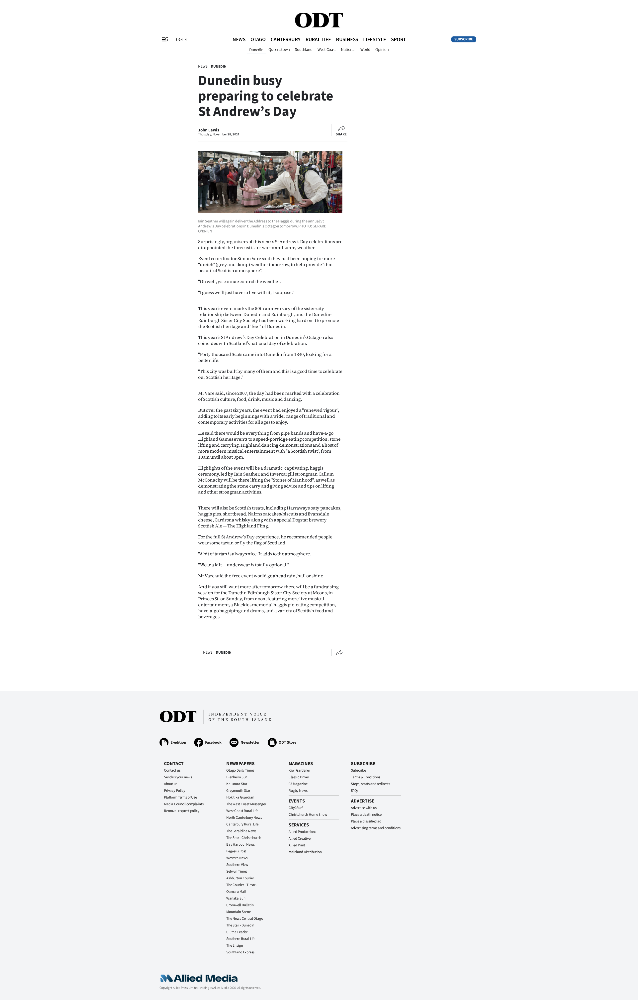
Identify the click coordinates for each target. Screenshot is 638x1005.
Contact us (172, 770)
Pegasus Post (236, 851)
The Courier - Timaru (241, 885)
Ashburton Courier (240, 878)
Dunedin (256, 50)
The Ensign (234, 945)
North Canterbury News (244, 817)
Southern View (237, 864)
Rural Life (318, 39)
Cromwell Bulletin (239, 905)
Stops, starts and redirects (370, 784)
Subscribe (463, 39)
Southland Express (240, 952)
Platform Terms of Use (180, 797)
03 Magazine (298, 784)
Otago (258, 39)
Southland (304, 50)
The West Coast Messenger (246, 804)
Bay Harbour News (240, 844)
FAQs (354, 790)
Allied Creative (300, 838)
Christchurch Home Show (308, 814)
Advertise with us (363, 807)
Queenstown (279, 50)
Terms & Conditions (365, 777)
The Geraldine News (241, 831)
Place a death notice (366, 814)
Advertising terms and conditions (375, 828)
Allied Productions (302, 831)
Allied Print (297, 845)
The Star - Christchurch (243, 837)
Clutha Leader (236, 932)
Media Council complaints (183, 804)
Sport (398, 39)
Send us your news (178, 777)
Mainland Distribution (305, 852)
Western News (236, 858)
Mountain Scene (238, 911)
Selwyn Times (236, 871)
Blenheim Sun (236, 777)
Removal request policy (181, 810)
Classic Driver (299, 777)
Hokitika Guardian (240, 797)
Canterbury (286, 39)
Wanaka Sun (235, 898)
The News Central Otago (244, 918)
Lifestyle (374, 39)
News (239, 39)
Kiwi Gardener (299, 770)
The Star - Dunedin (240, 925)
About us (170, 784)
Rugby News (298, 790)
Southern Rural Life (240, 938)
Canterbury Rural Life (242, 824)
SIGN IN (181, 39)
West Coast (327, 50)
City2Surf (296, 807)
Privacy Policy (174, 790)
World (365, 50)
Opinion (382, 50)
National (348, 50)
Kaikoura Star (236, 784)
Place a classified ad (366, 821)
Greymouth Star (238, 790)
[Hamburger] (165, 39)
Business (347, 39)
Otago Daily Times (240, 770)
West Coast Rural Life (242, 810)
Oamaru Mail (236, 891)
